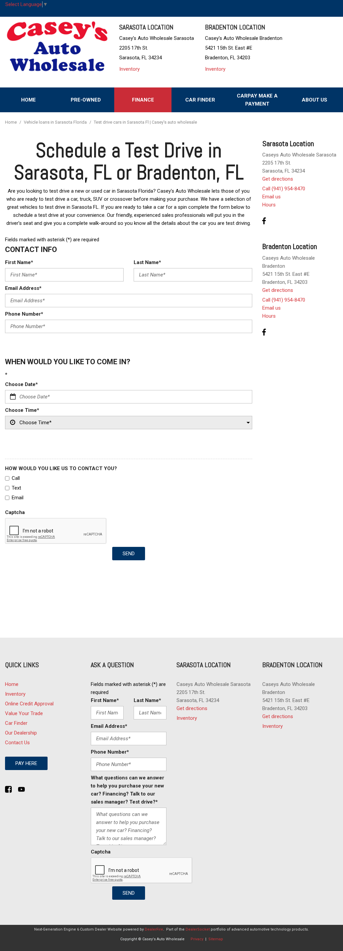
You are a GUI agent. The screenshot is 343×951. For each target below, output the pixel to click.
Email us (271, 197)
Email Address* (23, 288)
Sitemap (215, 939)
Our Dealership (21, 733)
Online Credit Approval (29, 704)
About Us (314, 100)
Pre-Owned (86, 100)
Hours (269, 205)
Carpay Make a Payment (257, 100)
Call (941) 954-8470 (283, 189)
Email (17, 498)
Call (16, 478)
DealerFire (154, 929)
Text (16, 488)
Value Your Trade (24, 713)
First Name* (19, 262)
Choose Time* (22, 410)
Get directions (277, 179)
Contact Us (17, 743)
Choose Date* (21, 384)
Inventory (129, 69)
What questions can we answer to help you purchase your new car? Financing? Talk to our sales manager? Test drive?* (127, 790)
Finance (143, 100)
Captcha (15, 512)
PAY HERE (26, 763)
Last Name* (147, 262)
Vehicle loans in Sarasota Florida (56, 122)
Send (129, 554)
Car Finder (200, 100)
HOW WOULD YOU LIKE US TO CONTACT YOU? (61, 468)
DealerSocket (198, 929)
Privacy (197, 939)
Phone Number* (24, 314)
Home (28, 100)
